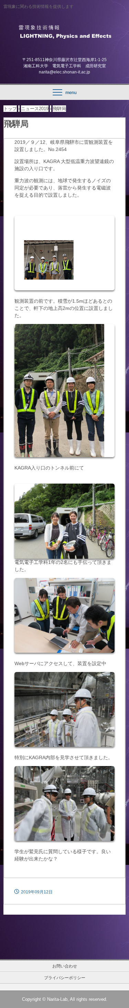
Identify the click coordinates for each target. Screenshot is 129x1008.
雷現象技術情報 (64, 31)
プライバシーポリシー (64, 977)
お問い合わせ (64, 966)
